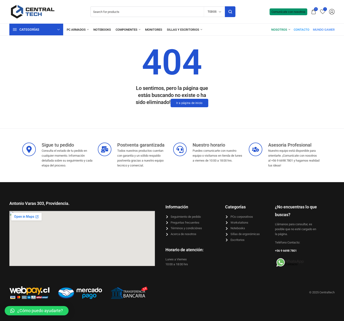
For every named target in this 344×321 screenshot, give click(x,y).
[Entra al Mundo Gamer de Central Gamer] (324, 29)
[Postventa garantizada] (104, 149)
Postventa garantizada (141, 145)
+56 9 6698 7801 (286, 250)
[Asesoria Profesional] (255, 149)
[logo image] (32, 11)
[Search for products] (230, 11)
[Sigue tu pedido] (29, 149)
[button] (37, 310)
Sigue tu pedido (58, 145)
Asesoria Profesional (289, 145)
